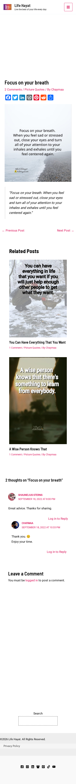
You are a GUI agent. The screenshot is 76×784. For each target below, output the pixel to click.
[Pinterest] (43, 766)
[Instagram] (27, 766)
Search (38, 713)
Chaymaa (27, 523)
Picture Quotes (35, 89)
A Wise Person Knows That (28, 449)
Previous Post (13, 230)
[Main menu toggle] (68, 7)
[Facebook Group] (38, 766)
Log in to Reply (58, 518)
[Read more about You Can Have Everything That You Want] (38, 298)
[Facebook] (22, 766)
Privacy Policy (12, 746)
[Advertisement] (38, 38)
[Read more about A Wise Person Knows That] (38, 400)
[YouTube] (53, 766)
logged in (31, 580)
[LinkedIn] (32, 766)
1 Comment (15, 347)
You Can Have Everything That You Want (37, 342)
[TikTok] (48, 766)
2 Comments (13, 89)
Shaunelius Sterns (30, 494)
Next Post (65, 230)
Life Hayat (22, 5)
